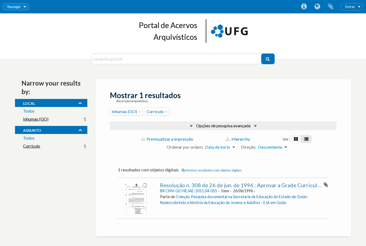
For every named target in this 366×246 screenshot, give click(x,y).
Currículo (31, 145)
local (29, 102)
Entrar (350, 7)
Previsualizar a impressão (169, 138)
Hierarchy (240, 138)
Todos (29, 110)
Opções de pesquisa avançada (223, 125)
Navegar (14, 7)
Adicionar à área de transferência (325, 184)
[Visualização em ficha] (296, 139)
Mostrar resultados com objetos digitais (213, 170)
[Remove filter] (140, 111)
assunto (32, 129)
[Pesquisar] (268, 58)
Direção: (248, 146)
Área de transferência (330, 6)
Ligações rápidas (304, 6)
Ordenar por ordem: (185, 146)
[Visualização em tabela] (306, 139)
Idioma (317, 6)
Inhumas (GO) (35, 118)
